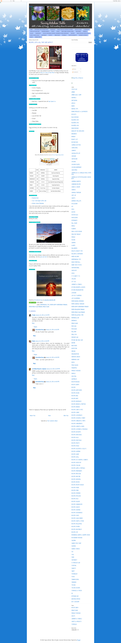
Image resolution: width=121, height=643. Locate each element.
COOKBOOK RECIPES (76, 184)
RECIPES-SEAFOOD (76, 510)
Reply (33, 323)
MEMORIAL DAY (75, 318)
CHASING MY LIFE (76, 153)
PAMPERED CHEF (75, 359)
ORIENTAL (85, 31)
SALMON (74, 540)
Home (49, 415)
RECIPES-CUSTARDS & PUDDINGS (80, 429)
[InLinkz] (72, 83)
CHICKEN (74, 161)
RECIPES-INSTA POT (76, 462)
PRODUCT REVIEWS (76, 370)
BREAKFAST (74, 134)
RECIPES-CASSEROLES (77, 415)
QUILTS (31, 37)
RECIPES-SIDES (75, 515)
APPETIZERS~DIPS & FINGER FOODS (41, 29)
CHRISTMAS (74, 170)
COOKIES (74, 190)
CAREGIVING (75, 148)
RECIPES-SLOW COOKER (77, 518)
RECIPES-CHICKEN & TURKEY (78, 418)
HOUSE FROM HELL (76, 262)
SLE (72, 551)
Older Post (66, 415)
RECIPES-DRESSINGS (77, 434)
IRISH (73, 273)
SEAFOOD (72, 33)
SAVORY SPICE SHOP (76, 543)
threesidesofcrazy (40, 329)
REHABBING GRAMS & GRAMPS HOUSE (81, 535)
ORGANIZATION (75, 354)
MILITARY (74, 332)
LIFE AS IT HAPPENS (77, 295)
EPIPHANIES (74, 220)
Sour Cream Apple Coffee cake (39, 200)
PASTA (73, 362)
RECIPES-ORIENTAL (76, 479)
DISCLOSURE (75, 203)
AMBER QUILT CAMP (76, 95)
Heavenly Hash (35, 198)
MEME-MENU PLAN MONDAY (35, 307)
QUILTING (74, 376)
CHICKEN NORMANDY (76, 167)
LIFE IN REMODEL (76, 298)
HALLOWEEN (74, 248)
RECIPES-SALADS (76, 501)
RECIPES (74, 387)
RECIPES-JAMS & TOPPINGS (78, 468)
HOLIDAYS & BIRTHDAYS (77, 254)
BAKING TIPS (75, 109)
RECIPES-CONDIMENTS (77, 423)
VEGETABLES (43, 35)
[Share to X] (39, 302)
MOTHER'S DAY (75, 337)
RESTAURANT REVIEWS (77, 537)
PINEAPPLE (74, 368)
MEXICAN (74, 326)
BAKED (73, 106)
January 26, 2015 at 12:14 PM (42, 315)
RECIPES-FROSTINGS (77, 440)
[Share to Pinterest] (42, 302)
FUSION (73, 240)
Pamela (33, 341)
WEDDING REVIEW (76, 599)
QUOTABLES (74, 379)
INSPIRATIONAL (75, 267)
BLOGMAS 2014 (75, 120)
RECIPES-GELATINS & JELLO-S (79, 448)
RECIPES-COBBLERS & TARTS (78, 421)
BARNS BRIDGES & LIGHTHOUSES (80, 111)
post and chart (43, 257)
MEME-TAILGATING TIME (77, 315)
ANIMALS (74, 97)
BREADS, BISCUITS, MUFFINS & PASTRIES (65, 29)
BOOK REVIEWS (75, 128)
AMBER (73, 92)
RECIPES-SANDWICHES (77, 504)
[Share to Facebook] (40, 302)
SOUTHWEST (74, 560)
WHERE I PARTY (38, 37)
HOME (31, 29)
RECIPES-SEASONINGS (77, 512)
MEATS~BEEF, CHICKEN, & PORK (68, 31)
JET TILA (74, 281)
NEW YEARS (74, 345)
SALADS (31, 33)
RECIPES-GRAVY (75, 454)
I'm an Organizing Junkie (58, 154)
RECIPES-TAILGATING (77, 524)
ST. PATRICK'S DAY (76, 563)
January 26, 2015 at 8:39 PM (53, 369)
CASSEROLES (86, 29)
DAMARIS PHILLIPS (76, 201)
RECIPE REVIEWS (76, 382)
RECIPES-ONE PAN (76, 476)
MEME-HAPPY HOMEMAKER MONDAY (58, 304)
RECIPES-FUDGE (75, 446)
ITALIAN (58, 31)
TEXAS (73, 576)
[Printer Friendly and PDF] (32, 303)
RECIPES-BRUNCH (76, 407)
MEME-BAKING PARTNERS (78, 301)
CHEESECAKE (74, 159)
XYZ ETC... (50, 35)
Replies (35, 327)
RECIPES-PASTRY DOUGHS (78, 485)
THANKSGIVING (75, 579)
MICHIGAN (74, 329)
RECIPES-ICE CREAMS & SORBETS (80, 460)
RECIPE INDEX (75, 607)
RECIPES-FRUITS (76, 443)
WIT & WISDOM (75, 602)
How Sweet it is (52, 101)
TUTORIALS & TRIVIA (77, 590)
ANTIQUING (74, 100)
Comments (75, 72)
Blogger (78, 640)
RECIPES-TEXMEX (76, 526)
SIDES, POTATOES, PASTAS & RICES (83, 33)
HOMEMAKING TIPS (45, 304)
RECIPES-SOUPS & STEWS (78, 521)
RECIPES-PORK (75, 490)
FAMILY (73, 226)
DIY (72, 206)
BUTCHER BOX (75, 142)
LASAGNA (74, 293)
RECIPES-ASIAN (75, 393)
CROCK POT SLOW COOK (34, 31)
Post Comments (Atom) (52, 421)
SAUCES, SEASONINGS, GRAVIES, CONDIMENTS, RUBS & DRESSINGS (56, 33)
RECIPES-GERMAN (76, 451)
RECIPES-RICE (75, 499)
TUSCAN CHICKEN (76, 588)
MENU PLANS (57, 35)
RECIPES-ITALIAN (76, 465)
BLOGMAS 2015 (75, 122)
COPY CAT (74, 195)
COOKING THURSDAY (76, 192)
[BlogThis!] (38, 302)
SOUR (73, 557)
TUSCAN (73, 585)
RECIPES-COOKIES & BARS (78, 426)
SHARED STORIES (76, 549)
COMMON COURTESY (76, 181)
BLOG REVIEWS (75, 117)
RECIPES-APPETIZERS (77, 390)
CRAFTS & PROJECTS (73, 35)
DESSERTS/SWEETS (45, 31)
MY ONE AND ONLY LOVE (77, 340)
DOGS (73, 209)
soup (73, 554)
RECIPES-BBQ (75, 396)
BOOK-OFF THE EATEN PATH (78, 131)
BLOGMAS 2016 (75, 125)
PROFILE (73, 373)
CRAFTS (73, 198)
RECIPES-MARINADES (77, 471)
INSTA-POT (74, 270)
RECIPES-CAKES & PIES (77, 409)
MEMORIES (74, 320)
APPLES (73, 103)
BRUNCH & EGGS (78, 29)
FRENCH (73, 237)
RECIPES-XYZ (75, 532)
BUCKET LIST (75, 139)
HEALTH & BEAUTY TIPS (77, 251)
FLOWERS (74, 229)
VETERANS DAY (75, 596)
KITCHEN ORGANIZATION (77, 290)
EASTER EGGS (75, 215)
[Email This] (37, 302)
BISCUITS (74, 114)
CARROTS (74, 150)
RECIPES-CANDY (75, 412)
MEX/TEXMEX (78, 31)
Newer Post (32, 415)
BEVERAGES (52, 29)
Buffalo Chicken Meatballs (38, 203)
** (31, 7)
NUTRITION (74, 348)
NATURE (73, 343)
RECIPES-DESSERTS (76, 432)
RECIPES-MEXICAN (76, 473)
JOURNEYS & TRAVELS (83, 35)
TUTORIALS (64, 35)
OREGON (73, 351)
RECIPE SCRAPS (75, 384)
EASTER (73, 212)
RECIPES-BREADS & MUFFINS (79, 404)
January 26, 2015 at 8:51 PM (52, 329)
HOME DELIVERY (75, 256)
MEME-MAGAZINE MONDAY (78, 309)
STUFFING (74, 565)
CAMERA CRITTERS (76, 145)
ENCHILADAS (75, 217)
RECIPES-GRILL (75, 457)
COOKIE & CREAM (76, 187)
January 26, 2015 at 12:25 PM (42, 341)
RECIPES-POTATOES (76, 493)
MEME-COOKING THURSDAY (78, 304)
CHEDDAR (74, 156)
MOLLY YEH (74, 334)
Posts (74, 69)
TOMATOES (74, 582)
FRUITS (52, 31)
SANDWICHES (38, 33)
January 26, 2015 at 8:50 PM (52, 357)
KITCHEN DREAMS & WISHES (78, 287)
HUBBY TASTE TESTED (77, 265)
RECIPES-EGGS (75, 437)
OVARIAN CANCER (76, 357)
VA (72, 593)
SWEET (73, 571)
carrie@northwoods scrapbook (39, 369)
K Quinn (33, 315)
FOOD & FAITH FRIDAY (77, 231)
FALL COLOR (74, 223)
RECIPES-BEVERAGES (76, 401)
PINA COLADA (75, 365)
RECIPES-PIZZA (75, 487)
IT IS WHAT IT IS (76, 276)
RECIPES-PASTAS (76, 482)
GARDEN (73, 242)
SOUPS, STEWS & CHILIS (34, 35)
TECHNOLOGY (74, 574)
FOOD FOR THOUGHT (76, 234)
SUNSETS (74, 568)
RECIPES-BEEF (75, 398)
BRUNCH (73, 136)
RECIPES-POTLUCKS (76, 496)
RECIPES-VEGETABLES (77, 529)
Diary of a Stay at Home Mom (47, 72)
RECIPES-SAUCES (76, 507)
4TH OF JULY (74, 89)
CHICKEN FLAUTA (76, 164)
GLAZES (73, 245)
